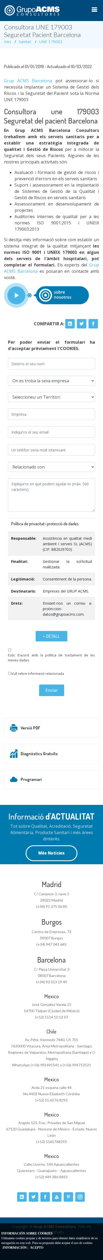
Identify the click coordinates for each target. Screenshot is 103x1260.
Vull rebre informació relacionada (37, 673)
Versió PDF (30, 728)
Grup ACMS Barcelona (28, 81)
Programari (31, 779)
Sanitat (25, 41)
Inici (7, 41)
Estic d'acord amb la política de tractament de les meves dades (51, 657)
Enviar (51, 690)
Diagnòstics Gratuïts (39, 753)
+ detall (51, 636)
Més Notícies (51, 853)
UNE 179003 (51, 41)
